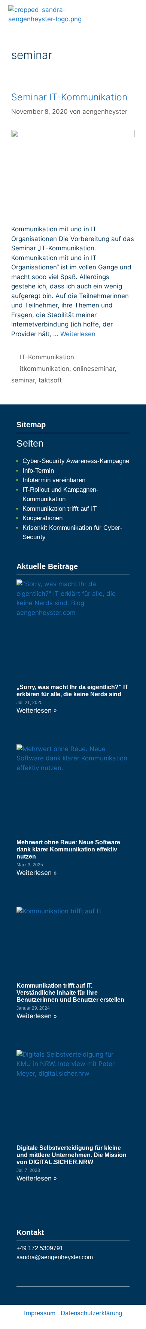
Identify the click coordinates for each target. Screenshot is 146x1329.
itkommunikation (44, 368)
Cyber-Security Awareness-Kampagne (75, 461)
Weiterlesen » (36, 710)
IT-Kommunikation (47, 357)
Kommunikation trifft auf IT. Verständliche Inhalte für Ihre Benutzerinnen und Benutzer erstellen (70, 992)
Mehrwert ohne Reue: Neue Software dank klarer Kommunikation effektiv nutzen (68, 849)
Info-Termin (38, 470)
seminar (23, 380)
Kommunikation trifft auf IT (59, 508)
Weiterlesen (77, 334)
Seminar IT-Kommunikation (69, 97)
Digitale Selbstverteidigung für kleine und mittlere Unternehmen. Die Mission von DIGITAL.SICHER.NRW (71, 1155)
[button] (135, 14)
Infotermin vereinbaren (53, 480)
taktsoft (50, 380)
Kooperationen (42, 518)
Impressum (39, 1313)
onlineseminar (94, 368)
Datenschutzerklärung (91, 1313)
